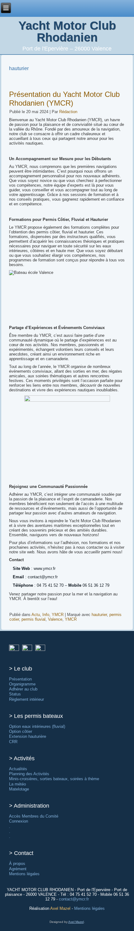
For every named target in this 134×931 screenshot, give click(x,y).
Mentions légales (24, 873)
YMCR (58, 614)
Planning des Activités (29, 773)
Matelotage (19, 789)
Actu (35, 614)
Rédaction (68, 111)
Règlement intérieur (26, 699)
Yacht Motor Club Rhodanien (67, 31)
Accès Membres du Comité (33, 816)
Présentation (20, 679)
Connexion (18, 821)
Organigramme (22, 684)
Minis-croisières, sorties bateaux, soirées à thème (54, 778)
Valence (55, 619)
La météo (17, 784)
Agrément (17, 869)
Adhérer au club (23, 689)
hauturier (99, 614)
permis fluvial (33, 619)
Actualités (18, 768)
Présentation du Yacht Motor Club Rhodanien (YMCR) (64, 98)
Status (15, 694)
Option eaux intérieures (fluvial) (37, 726)
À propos (17, 863)
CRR (13, 741)
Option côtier (20, 731)
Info (45, 614)
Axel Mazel (60, 908)
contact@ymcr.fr (74, 899)
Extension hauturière (27, 736)
